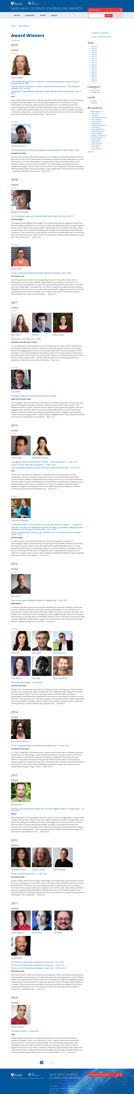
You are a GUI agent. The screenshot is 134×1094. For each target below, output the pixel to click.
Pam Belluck (16, 678)
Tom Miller (57, 932)
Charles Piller (16, 457)
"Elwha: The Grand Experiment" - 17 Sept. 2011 (29, 874)
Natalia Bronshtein (40, 457)
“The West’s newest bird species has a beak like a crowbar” (33, 396)
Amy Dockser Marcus (20, 741)
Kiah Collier (16, 335)
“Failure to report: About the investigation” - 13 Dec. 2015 (33, 465)
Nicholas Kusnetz (18, 146)
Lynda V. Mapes (38, 869)
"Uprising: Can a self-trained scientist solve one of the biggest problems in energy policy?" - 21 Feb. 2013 (47, 810)
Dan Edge (36, 678)
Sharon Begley (17, 77)
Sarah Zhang (16, 269)
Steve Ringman (59, 869)
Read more (50, 114)
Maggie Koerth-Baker (20, 212)
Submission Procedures (75, 1086)
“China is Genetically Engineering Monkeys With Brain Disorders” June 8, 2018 (41, 273)
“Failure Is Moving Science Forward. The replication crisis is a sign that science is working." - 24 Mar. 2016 (46, 533)
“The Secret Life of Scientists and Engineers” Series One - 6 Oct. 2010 (37, 962)
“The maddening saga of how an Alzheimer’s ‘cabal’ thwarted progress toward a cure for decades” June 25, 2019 (45, 82)
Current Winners (100, 33)
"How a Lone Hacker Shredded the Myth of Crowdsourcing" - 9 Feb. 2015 (39, 600)
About (54, 15)
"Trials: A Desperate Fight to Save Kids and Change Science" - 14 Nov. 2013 (40, 745)
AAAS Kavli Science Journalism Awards (47, 8)
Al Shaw (35, 335)
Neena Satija (58, 335)
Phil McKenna (16, 804)
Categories (71, 1088)
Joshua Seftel (16, 958)
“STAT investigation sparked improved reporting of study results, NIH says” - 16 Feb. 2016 (45, 468)
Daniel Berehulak (60, 678)
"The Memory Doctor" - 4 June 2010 (25, 1031)
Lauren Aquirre (17, 932)
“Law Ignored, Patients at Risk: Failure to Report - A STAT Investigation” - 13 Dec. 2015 (44, 462)
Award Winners (23, 26)
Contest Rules (53, 1086)
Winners (30, 15)
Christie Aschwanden (20, 520)
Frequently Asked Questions (57, 1088)
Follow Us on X (94, 10)
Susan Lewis (37, 932)
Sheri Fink (15, 653)
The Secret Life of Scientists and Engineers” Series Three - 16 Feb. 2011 (38, 968)
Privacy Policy (71, 1090)
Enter (17, 15)
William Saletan (17, 1027)
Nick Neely (15, 391)
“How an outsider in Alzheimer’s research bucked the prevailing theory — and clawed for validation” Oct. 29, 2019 (45, 87)
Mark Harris (16, 596)
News (43, 15)
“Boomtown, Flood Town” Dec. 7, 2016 (26, 339)
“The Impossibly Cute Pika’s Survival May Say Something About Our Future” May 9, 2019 (45, 150)
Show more (91, 152)
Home (13, 26)
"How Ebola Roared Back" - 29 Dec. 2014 (27, 682)
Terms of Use (53, 1093)
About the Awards (54, 1090)
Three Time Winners (101, 37)
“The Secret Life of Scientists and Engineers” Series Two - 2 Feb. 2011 (37, 965)
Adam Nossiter (59, 653)
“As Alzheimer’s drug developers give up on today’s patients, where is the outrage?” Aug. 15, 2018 (46, 92)
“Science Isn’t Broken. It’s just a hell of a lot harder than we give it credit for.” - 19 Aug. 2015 (46, 524)
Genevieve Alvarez (18, 869)
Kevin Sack (36, 653)
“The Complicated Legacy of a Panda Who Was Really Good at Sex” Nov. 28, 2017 (42, 216)
